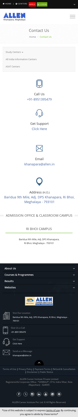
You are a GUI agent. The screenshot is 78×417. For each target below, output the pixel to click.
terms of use (53, 410)
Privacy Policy (25, 369)
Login (43, 4)
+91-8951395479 (39, 99)
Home (8, 3)
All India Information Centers (21, 59)
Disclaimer (32, 372)
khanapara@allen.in (39, 164)
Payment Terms (43, 369)
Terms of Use (9, 369)
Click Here (39, 129)
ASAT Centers (13, 66)
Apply (32, 4)
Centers (22, 3)
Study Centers (13, 52)
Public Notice (46, 372)
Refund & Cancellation (64, 369)
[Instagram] (32, 394)
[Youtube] (46, 394)
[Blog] (52, 394)
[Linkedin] (39, 394)
